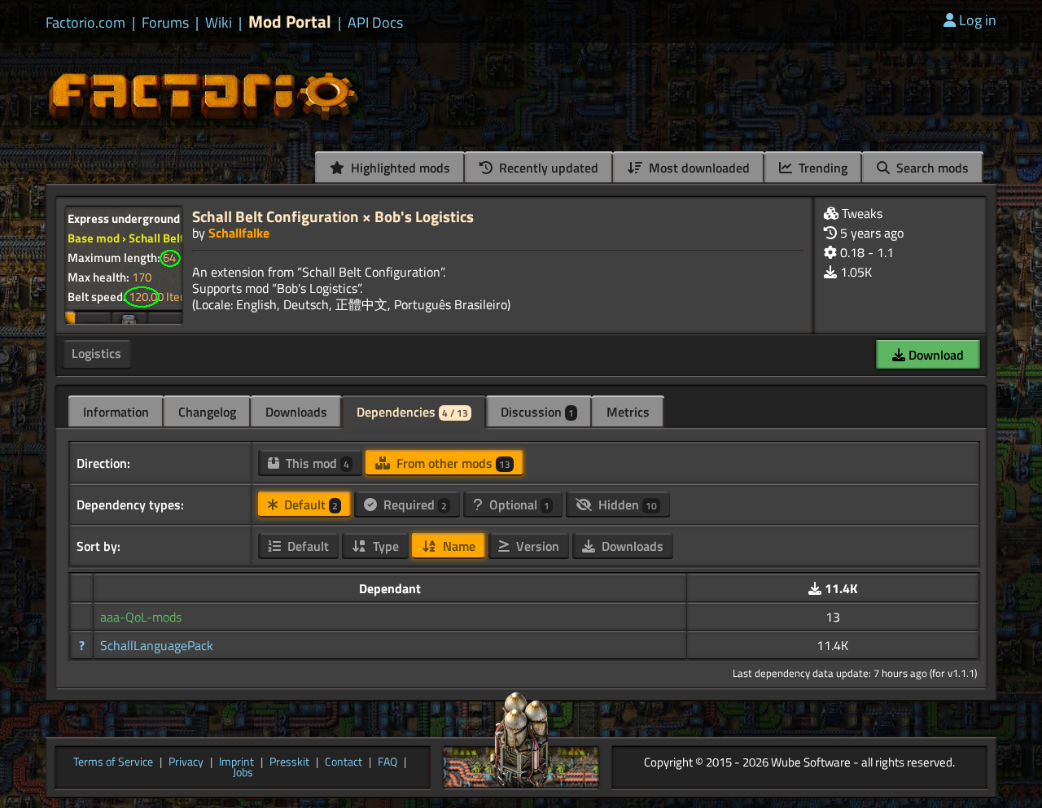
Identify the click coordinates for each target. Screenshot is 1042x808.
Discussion (537, 411)
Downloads (296, 411)
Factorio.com (85, 22)
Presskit (289, 762)
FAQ (387, 762)
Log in (977, 20)
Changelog (207, 411)
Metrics (628, 411)
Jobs (243, 773)
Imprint (236, 762)
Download (934, 355)
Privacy (186, 762)
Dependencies (412, 411)
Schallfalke (238, 232)
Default (309, 504)
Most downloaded (698, 167)
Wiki (218, 22)
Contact (343, 762)
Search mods (931, 167)
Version (536, 546)
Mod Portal (289, 21)
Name (457, 546)
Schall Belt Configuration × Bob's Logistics (333, 216)
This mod (315, 463)
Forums (165, 22)
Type (384, 546)
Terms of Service (113, 762)
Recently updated (547, 167)
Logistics (96, 353)
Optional (517, 504)
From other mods (451, 463)
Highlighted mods (399, 167)
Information (116, 411)
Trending (821, 167)
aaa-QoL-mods (141, 617)
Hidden (626, 504)
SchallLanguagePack (156, 645)
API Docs (375, 22)
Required (413, 504)
